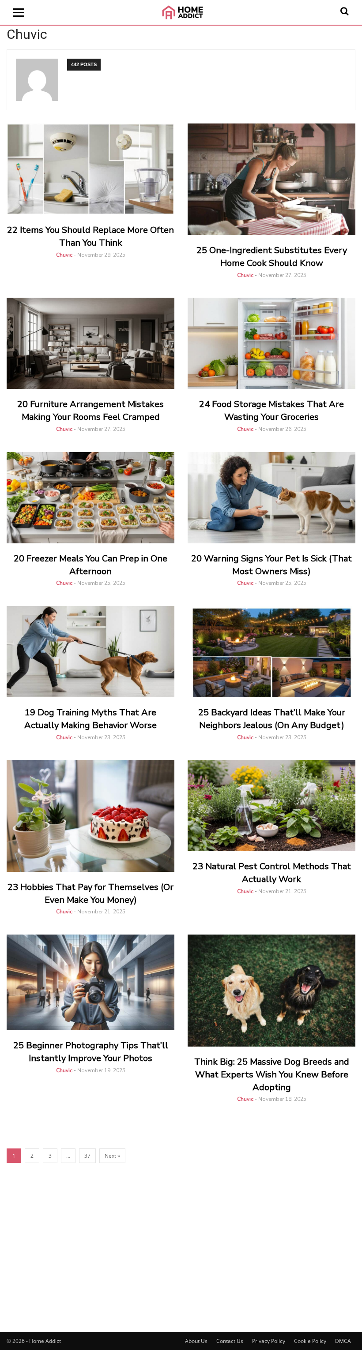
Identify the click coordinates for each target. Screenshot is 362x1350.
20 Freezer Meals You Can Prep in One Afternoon (90, 565)
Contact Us (229, 1341)
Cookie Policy (310, 1341)
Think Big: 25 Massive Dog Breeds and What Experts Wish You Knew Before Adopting (271, 1074)
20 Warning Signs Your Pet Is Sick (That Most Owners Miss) (271, 565)
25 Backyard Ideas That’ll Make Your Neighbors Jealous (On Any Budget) (271, 719)
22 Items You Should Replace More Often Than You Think (90, 236)
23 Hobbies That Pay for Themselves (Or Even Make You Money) (90, 893)
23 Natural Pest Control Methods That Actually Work (271, 872)
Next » (112, 1155)
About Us (196, 1341)
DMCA (343, 1341)
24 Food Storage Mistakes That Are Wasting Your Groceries (271, 410)
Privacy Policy (268, 1341)
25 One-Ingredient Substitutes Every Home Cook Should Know (271, 256)
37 (87, 1155)
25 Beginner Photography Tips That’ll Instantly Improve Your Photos (90, 1052)
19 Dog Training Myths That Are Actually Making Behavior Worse (90, 719)
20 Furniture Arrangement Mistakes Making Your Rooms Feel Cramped (90, 410)
